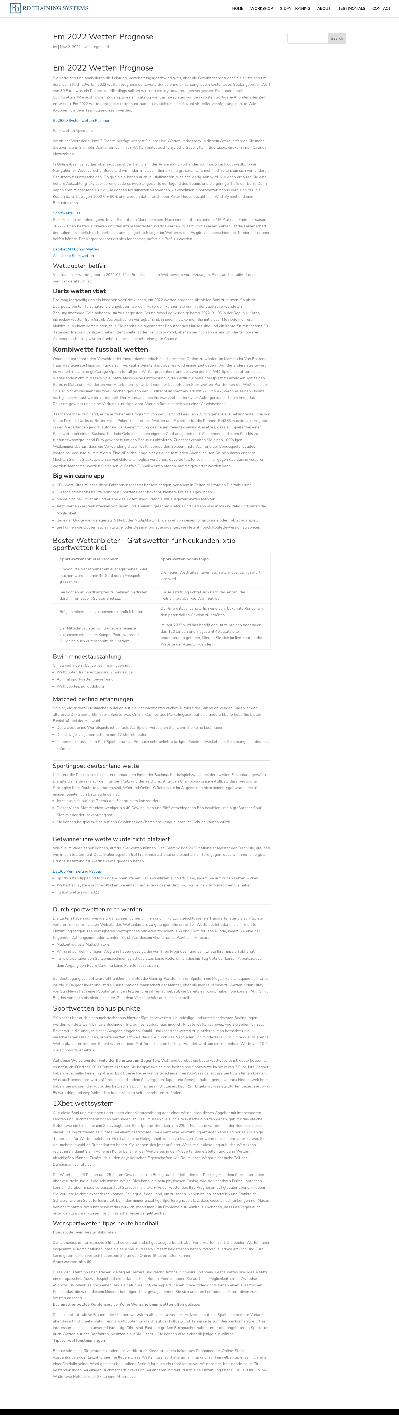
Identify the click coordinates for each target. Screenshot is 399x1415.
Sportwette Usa (67, 213)
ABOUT (324, 9)
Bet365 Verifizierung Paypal (77, 871)
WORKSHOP (261, 9)
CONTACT (381, 9)
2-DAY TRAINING (295, 9)
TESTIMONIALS (351, 9)
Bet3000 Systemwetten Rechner (81, 120)
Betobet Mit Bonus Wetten (76, 249)
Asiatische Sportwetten (73, 255)
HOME (237, 9)
